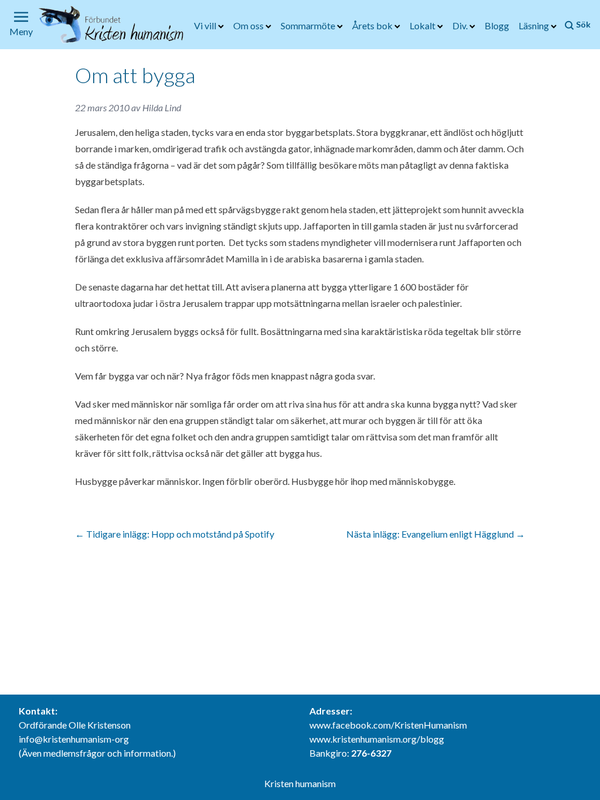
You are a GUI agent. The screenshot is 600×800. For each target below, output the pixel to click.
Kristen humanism (300, 783)
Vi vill (206, 25)
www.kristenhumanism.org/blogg (376, 738)
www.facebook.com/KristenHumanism (388, 724)
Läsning (535, 25)
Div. (460, 25)
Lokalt (423, 25)
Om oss (249, 25)
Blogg (497, 25)
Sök (582, 24)
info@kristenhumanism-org (74, 738)
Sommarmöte (309, 25)
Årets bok (373, 25)
